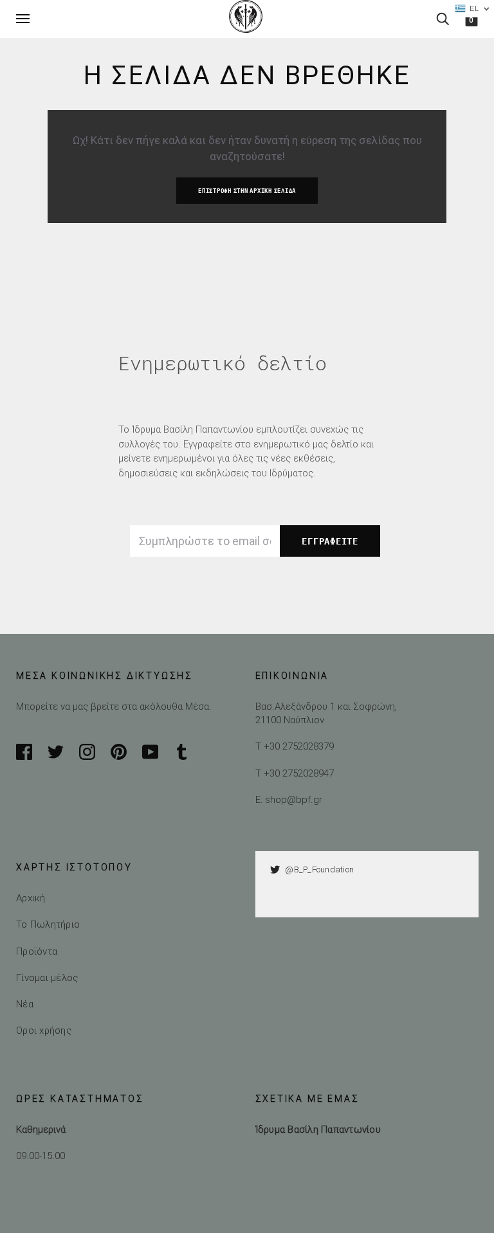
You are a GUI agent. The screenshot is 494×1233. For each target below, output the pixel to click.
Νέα (24, 1004)
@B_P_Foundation (319, 869)
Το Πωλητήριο (48, 924)
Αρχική (31, 898)
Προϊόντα (36, 951)
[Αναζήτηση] (442, 18)
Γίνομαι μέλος (47, 977)
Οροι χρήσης (43, 1030)
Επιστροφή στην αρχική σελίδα (247, 191)
